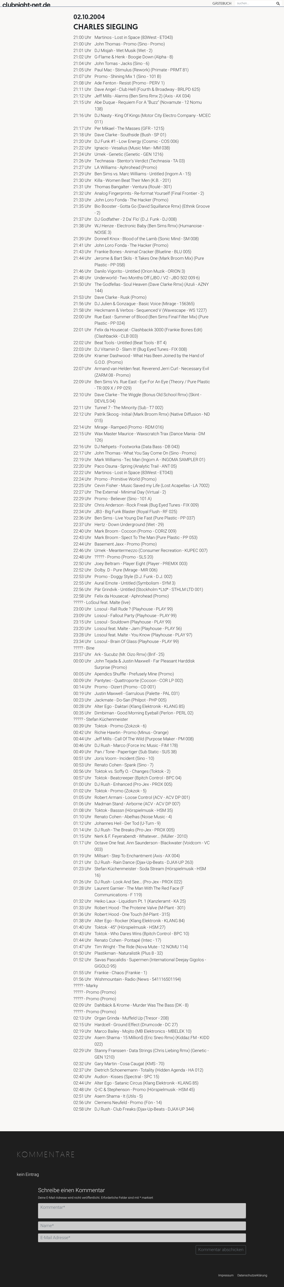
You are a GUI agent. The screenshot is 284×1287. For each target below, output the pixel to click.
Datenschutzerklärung (252, 1275)
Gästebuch (222, 3)
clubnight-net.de (26, 5)
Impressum (226, 1275)
